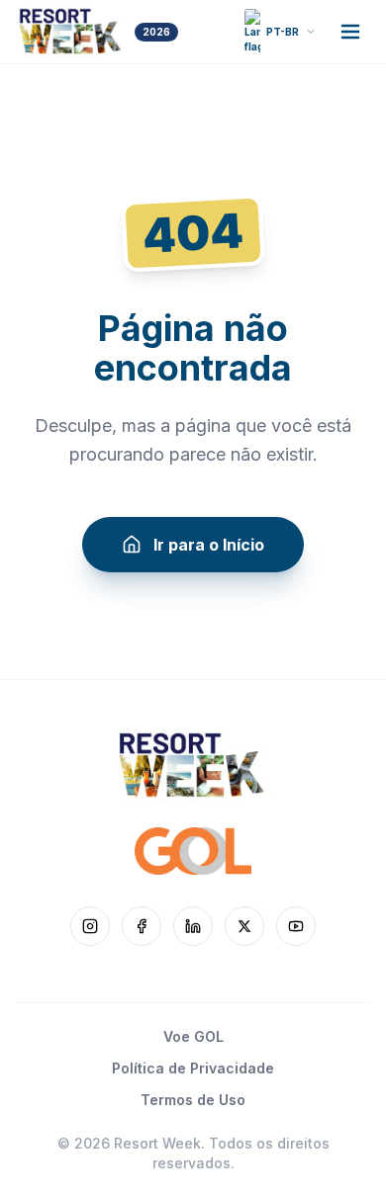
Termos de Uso (193, 1099)
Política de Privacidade (193, 1068)
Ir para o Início (208, 545)
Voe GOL (193, 1036)
